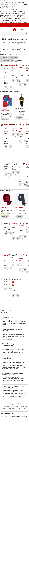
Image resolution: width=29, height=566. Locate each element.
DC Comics (5, 80)
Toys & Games (9, 11)
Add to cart (5, 119)
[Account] (21, 29)
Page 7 (5, 408)
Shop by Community (14, 15)
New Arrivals (16, 17)
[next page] (19, 404)
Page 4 (17, 406)
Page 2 (8, 406)
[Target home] (14, 29)
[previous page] (10, 404)
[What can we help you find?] (14, 34)
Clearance (10, 17)
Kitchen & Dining (19, 4)
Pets (6, 10)
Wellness (13, 10)
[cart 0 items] (25, 29)
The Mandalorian (12, 292)
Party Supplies (21, 13)
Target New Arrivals (5, 1)
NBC (19, 232)
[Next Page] (26, 416)
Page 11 (24, 408)
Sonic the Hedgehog (4, 284)
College (6, 2)
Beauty (11, 8)
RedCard (11, 22)
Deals (5, 17)
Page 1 (4, 406)
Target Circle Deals (18, 18)
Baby (7, 8)
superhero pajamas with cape (12, 416)
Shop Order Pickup (6, 20)
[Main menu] (3, 29)
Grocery (11, 6)
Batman (12, 235)
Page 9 (14, 408)
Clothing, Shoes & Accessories (16, 42)
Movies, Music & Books (10, 13)
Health (9, 10)
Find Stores (24, 22)
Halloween (11, 2)
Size (24, 49)
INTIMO (19, 78)
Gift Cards (6, 15)
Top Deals (10, 18)
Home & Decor (11, 4)
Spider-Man (4, 229)
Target (4, 42)
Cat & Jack (5, 263)
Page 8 (10, 408)
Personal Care (16, 8)
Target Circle (17, 22)
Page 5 (22, 406)
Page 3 (13, 406)
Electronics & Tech (18, 11)
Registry (6, 22)
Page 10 (19, 408)
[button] (5, 109)
